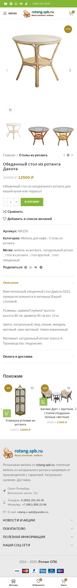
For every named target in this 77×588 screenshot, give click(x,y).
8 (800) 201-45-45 (32, 500)
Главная (9, 155)
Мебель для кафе (34, 238)
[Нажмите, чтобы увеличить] (10, 110)
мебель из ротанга (27, 250)
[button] (7, 413)
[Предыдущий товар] (64, 155)
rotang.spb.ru (45, 465)
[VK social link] (21, 3)
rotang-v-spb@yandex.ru (32, 512)
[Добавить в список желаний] (32, 388)
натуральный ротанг (58, 250)
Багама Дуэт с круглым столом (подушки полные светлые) (56, 413)
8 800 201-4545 (41, 3)
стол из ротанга (16, 255)
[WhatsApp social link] (16, 3)
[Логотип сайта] (38, 13)
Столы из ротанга (33, 155)
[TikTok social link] (26, 3)
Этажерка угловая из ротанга (20, 422)
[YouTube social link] (5, 3)
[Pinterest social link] (11, 3)
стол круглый (40, 255)
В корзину (32, 201)
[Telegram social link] (41, 267)
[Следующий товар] (72, 155)
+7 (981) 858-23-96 (34, 504)
